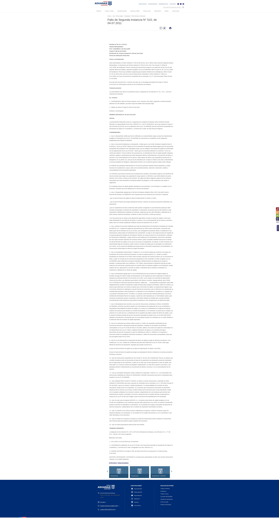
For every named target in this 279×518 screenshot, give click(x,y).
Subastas (167, 11)
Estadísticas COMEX (134, 11)
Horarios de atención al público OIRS (109, 505)
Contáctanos (163, 491)
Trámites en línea (164, 493)
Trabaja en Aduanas (165, 488)
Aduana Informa (157, 11)
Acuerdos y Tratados (109, 11)
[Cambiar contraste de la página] (183, 4)
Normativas (98, 11)
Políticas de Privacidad (165, 504)
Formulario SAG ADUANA (166, 496)
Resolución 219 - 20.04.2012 (159, 475)
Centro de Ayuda (175, 11)
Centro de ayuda (164, 502)
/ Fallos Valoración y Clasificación (138, 16)
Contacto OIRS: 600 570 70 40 (107, 509)
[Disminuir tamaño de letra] (181, 4)
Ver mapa (102, 502)
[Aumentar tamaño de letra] (178, 4)
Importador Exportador (122, 11)
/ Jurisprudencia (127, 16)
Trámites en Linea (147, 11)
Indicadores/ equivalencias (166, 499)
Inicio (114, 16)
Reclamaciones (114, 475)
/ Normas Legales (119, 16)
